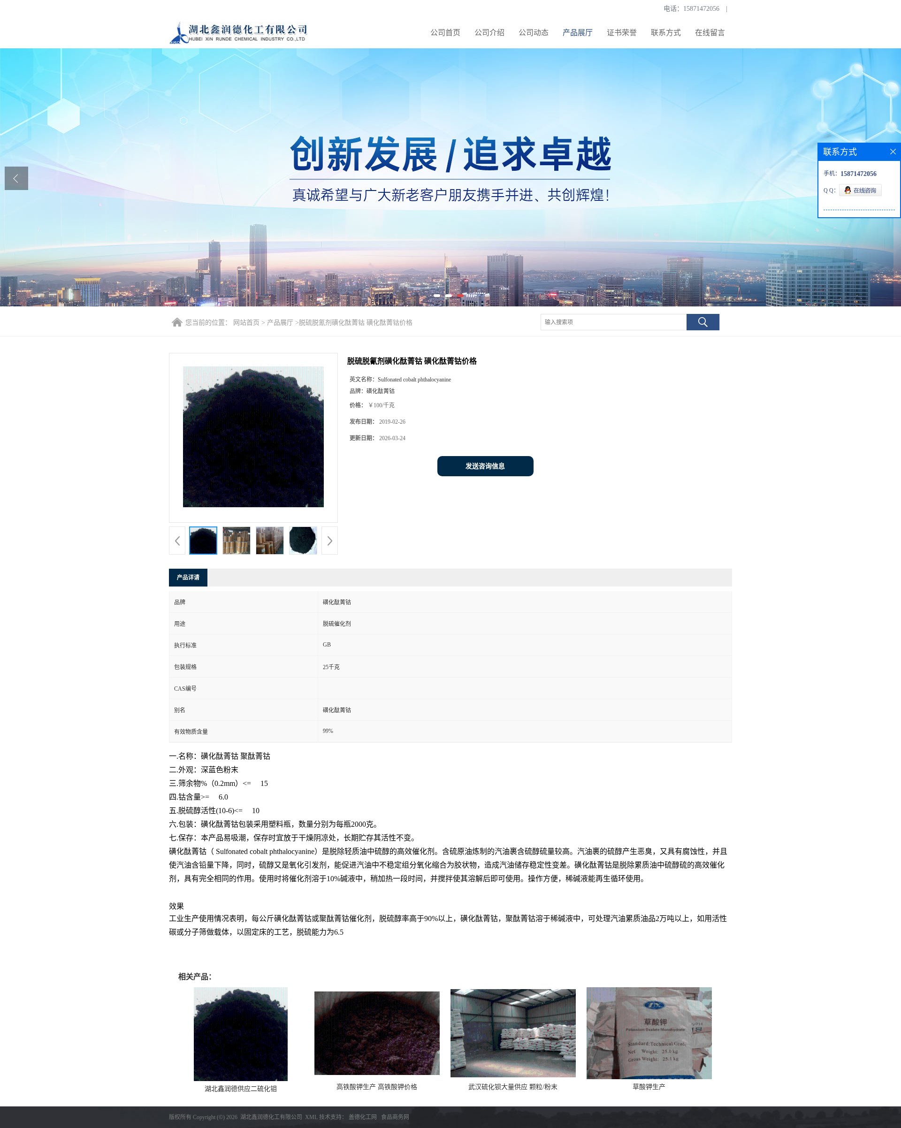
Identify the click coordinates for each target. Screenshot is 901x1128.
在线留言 (710, 33)
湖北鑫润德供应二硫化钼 (241, 1088)
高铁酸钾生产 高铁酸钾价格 (376, 1086)
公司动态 (534, 33)
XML (311, 1117)
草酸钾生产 (649, 1086)
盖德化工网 (363, 1117)
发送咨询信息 (485, 466)
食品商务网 (395, 1117)
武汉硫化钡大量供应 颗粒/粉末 (512, 1086)
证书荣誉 (622, 33)
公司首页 (445, 33)
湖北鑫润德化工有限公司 (271, 1117)
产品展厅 (578, 33)
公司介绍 (489, 33)
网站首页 (246, 322)
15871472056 (701, 8)
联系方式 (666, 33)
